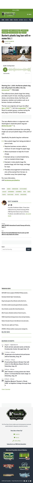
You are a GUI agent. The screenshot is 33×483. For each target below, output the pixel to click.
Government (5, 32)
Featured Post (24, 30)
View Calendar (6, 389)
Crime (11, 20)
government (19, 191)
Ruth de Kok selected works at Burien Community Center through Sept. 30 (17, 348)
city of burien (23, 189)
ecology (4, 191)
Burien (8, 189)
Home (3, 20)
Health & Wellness (13, 32)
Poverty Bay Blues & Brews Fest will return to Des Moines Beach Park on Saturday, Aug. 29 (17, 364)
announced (5, 90)
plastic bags (10, 194)
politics (17, 194)
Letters (21, 20)
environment (11, 191)
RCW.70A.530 (6, 126)
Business (26, 20)
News (29, 191)
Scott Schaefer (10, 41)
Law (20, 32)
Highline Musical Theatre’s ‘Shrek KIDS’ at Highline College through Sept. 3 (18, 383)
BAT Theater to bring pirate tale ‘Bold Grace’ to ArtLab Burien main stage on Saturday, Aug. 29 (18, 374)
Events (7, 20)
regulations (23, 194)
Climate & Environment (14, 30)
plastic (4, 194)
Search (3, 246)
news (24, 191)
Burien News (5, 30)
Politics (16, 20)
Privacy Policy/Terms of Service (17, 481)
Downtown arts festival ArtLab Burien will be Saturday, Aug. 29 (17, 355)
